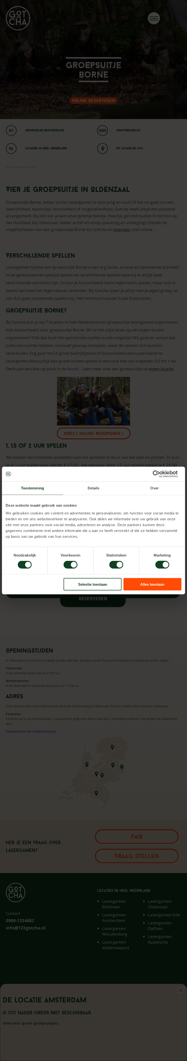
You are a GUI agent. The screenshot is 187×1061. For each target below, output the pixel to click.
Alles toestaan (152, 584)
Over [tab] (154, 488)
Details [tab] (94, 488)
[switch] (70, 565)
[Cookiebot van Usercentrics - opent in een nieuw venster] (160, 474)
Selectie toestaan (92, 584)
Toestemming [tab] (32, 488)
